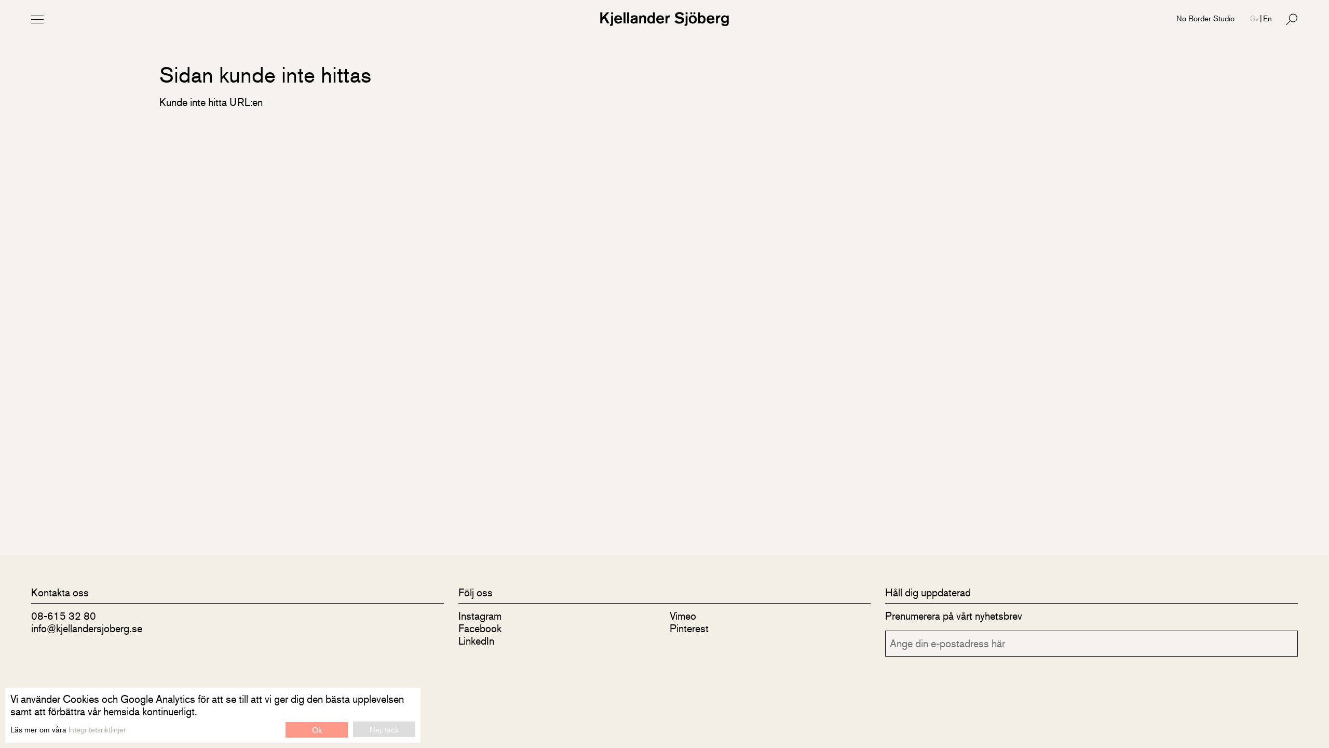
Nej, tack (384, 729)
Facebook (479, 628)
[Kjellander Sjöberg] (664, 18)
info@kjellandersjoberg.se (86, 628)
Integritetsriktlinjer (97, 729)
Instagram (479, 615)
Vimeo (683, 615)
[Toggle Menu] (37, 19)
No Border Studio (1205, 18)
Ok (317, 729)
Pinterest (689, 628)
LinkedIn (476, 640)
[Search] (1291, 19)
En (1267, 18)
